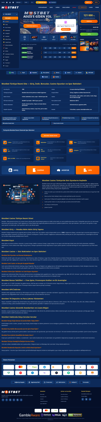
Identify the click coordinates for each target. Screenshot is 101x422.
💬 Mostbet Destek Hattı (8, 123)
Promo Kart (49, 382)
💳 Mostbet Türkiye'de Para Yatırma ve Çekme (90, 118)
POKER (97, 7)
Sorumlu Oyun (64, 394)
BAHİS (73, 48)
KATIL (89, 34)
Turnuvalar (86, 382)
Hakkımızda (63, 401)
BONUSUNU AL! (66, 29)
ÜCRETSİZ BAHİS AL (32, 26)
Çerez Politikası (64, 399)
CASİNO (57, 7)
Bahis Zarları (62, 382)
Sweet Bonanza (43, 401)
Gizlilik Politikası (64, 396)
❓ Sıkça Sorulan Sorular (57, 123)
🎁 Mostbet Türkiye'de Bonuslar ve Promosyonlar (50, 118)
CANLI (51, 7)
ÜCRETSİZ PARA (42, 2)
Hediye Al (74, 382)
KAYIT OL (88, 2)
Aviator (74, 7)
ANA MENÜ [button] (8, 14)
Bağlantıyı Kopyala (19, 382)
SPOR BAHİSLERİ (42, 7)
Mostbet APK (43, 396)
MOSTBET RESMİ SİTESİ (50, 135)
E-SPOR (91, 7)
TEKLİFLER (53, 2)
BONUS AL (83, 7)
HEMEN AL (89, 21)
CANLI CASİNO (66, 7)
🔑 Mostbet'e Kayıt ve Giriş (68, 118)
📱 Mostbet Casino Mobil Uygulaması (28, 118)
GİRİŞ (96, 2)
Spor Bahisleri (43, 403)
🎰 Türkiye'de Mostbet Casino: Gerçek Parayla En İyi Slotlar (10, 118)
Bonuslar (42, 394)
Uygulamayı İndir (35, 382)
